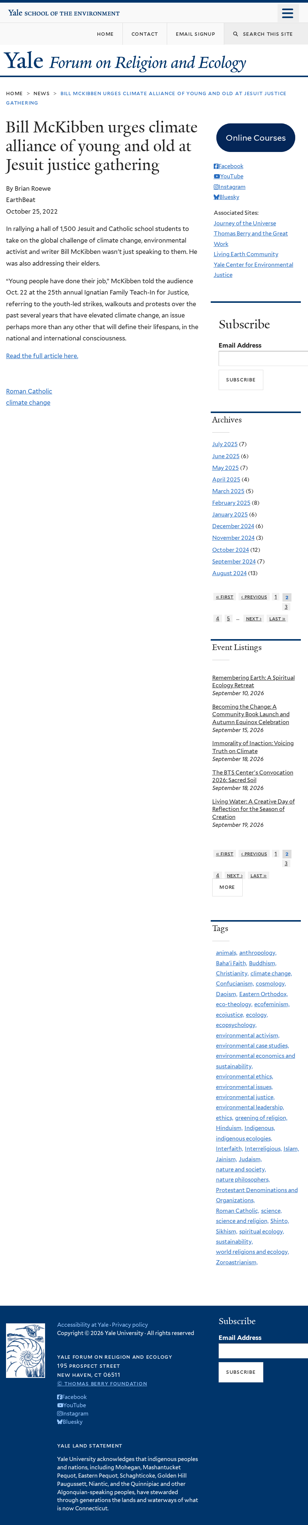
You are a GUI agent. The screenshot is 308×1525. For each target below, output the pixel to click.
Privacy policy (130, 1324)
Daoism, (226, 994)
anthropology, (257, 952)
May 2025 (225, 468)
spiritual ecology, (261, 1231)
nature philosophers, (243, 1179)
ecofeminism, (272, 1004)
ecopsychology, (236, 1025)
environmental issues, (244, 1087)
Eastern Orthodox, (263, 994)
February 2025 (231, 503)
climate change (28, 402)
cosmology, (271, 983)
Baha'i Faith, (231, 963)
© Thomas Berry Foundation (102, 1383)
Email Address (240, 345)
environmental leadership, (250, 1107)
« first (225, 597)
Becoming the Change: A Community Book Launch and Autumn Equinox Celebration (251, 714)
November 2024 (233, 538)
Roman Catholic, (237, 1211)
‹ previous (254, 597)
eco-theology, (234, 1004)
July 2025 (225, 444)
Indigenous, (260, 1128)
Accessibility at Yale (83, 1324)
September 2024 (234, 561)
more (227, 887)
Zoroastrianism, (237, 1262)
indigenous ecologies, (244, 1138)
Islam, (291, 1148)
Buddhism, (262, 963)
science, (271, 1211)
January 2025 (230, 514)
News (41, 93)
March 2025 (228, 491)
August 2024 (229, 573)
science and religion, (242, 1221)
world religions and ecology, (252, 1252)
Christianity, (232, 973)
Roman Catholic (29, 391)
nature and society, (241, 1169)
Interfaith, (229, 1148)
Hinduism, (229, 1128)
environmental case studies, (252, 1045)
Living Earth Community (246, 254)
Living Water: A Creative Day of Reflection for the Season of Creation (253, 809)
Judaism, (250, 1159)
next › (254, 618)
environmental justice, (245, 1097)
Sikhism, (226, 1231)
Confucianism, (235, 983)
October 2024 (230, 550)
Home (14, 93)
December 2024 (233, 526)
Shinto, (279, 1221)
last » (277, 618)
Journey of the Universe (245, 223)
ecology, (257, 1015)
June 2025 (226, 456)
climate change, (271, 973)
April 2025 (226, 479)
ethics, (224, 1118)
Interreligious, (263, 1148)
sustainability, (234, 1241)
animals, (226, 952)
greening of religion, (261, 1118)
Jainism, (226, 1159)
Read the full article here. (42, 356)
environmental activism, (247, 1035)
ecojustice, (230, 1015)
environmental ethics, (244, 1076)
